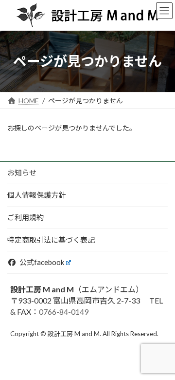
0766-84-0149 (63, 311)
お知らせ (21, 172)
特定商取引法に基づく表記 (51, 239)
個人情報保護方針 (36, 194)
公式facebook (41, 262)
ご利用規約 (25, 217)
